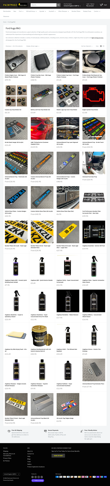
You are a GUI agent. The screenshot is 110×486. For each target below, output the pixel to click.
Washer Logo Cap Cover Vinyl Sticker (67, 109)
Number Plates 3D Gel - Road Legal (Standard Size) (40, 246)
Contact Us (30, 454)
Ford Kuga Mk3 (11, 22)
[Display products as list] (103, 46)
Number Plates (76, 11)
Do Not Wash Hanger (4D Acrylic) (14, 142)
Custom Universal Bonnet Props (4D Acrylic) (41, 177)
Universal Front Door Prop (89, 177)
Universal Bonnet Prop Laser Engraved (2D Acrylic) (67, 143)
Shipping (5, 451)
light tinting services (97, 37)
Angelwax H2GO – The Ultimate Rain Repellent (67, 350)
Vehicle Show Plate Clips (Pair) (65, 211)
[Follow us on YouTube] (39, 477)
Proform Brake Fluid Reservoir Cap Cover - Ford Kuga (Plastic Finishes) (92, 76)
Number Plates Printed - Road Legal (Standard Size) (15, 419)
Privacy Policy (7, 458)
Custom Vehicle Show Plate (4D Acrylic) (42, 211)
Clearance (6, 16)
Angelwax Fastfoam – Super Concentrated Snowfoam (64, 384)
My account (90, 6)
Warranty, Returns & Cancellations (9, 454)
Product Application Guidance (36, 467)
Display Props (87, 11)
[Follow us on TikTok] (42, 477)
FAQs (28, 456)
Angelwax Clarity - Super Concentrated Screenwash (67, 281)
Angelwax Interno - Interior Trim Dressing (91, 350)
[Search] (58, 5)
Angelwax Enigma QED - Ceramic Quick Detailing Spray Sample (16, 281)
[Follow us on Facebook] (32, 477)
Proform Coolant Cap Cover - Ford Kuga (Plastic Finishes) (68, 76)
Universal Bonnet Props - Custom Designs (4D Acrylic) (66, 177)
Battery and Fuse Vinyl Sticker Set (40, 109)
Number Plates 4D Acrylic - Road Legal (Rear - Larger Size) (67, 246)
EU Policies (6, 461)
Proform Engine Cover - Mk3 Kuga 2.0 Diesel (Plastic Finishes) (15, 76)
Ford (20, 11)
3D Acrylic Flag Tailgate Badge (65, 418)
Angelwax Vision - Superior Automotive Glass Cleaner (93, 281)
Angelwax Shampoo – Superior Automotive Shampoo (39, 384)
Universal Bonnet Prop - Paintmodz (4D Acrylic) (16, 177)
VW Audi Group (30, 11)
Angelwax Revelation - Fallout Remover (67, 315)
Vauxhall (51, 11)
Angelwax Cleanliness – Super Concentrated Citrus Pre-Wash (39, 315)
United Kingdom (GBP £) (10, 474)
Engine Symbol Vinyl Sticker (90, 109)
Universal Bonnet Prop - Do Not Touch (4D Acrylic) (93, 143)
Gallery (29, 464)
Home (4, 22)
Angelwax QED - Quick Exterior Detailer (42, 280)
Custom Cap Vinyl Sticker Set (13, 109)
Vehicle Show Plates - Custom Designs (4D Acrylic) (15, 212)
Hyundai (41, 11)
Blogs (29, 459)
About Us (30, 451)
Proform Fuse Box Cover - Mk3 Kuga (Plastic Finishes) (41, 76)
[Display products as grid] (101, 46)
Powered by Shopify (8, 480)
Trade (29, 461)
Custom (96, 11)
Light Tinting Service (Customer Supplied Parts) (39, 143)
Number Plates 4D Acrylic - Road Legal (15, 246)
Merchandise (7, 11)
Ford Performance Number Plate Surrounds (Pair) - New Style (91, 212)
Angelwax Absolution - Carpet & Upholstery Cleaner (14, 315)
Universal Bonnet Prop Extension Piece (93, 384)
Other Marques (62, 11)
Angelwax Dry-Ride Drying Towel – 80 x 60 (16, 350)
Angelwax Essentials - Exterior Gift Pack (93, 246)
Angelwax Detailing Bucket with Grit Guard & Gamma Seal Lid (41, 350)
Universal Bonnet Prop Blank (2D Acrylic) (40, 419)
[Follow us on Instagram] (35, 477)
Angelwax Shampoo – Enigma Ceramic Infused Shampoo (15, 384)
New (15, 11)
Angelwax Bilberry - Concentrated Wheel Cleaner (91, 315)
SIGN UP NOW (58, 455)
